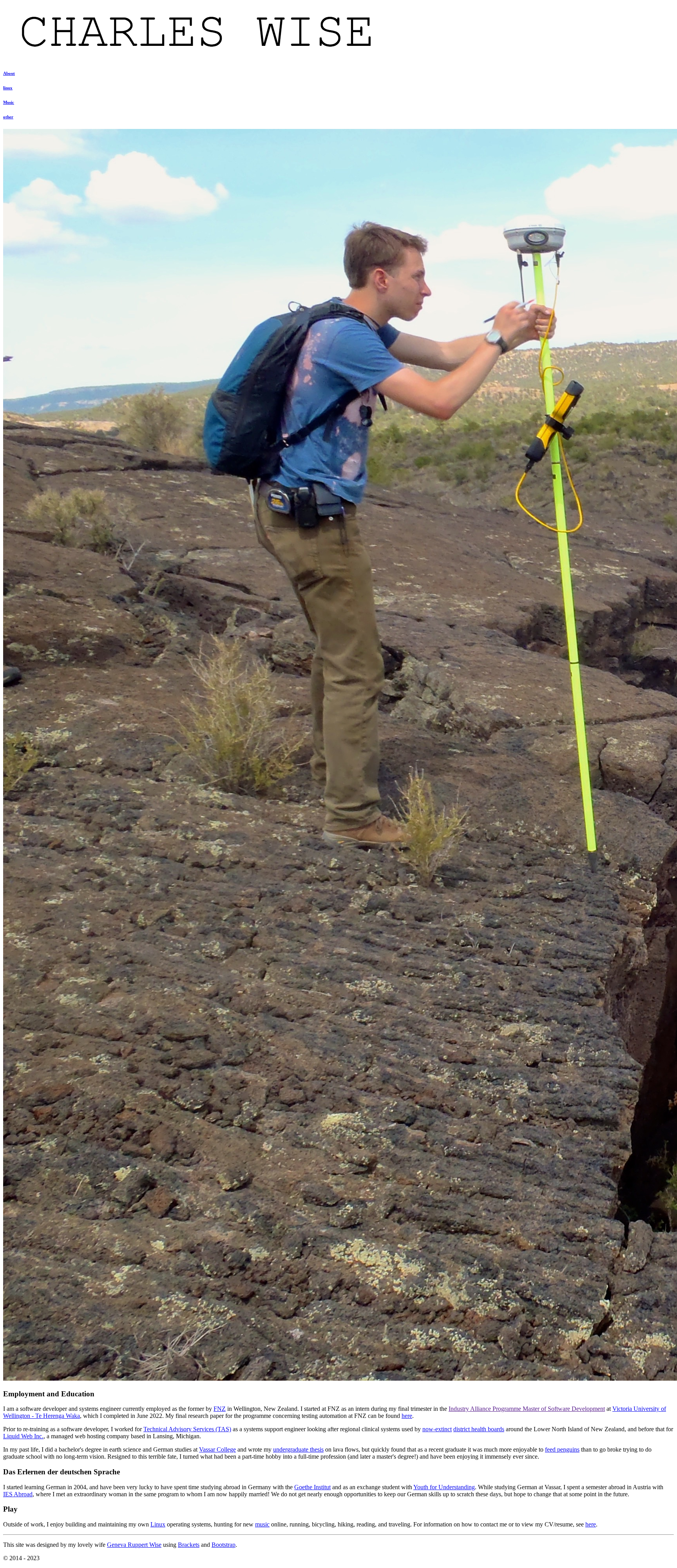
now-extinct (437, 1429)
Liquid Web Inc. (23, 1436)
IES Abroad (18, 1494)
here (407, 1415)
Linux (157, 1524)
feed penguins (562, 1449)
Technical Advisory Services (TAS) (187, 1429)
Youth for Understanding (444, 1487)
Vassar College (217, 1449)
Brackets (188, 1544)
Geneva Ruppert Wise (134, 1544)
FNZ (220, 1408)
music (262, 1524)
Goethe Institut (312, 1487)
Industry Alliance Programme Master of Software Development (527, 1408)
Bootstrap (223, 1544)
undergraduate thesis (298, 1449)
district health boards (478, 1429)
